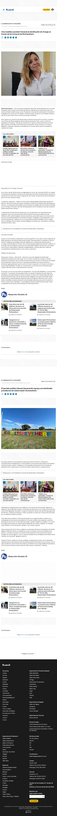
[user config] (52, 9)
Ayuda (37, 808)
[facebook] (8, 37)
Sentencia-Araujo (6, 162)
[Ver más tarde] (2, 37)
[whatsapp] (5, 37)
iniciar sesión (24, 352)
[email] (13, 37)
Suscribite (46, 9)
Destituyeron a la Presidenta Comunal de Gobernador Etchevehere (23, 229)
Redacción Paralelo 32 (17, 294)
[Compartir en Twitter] (11, 37)
